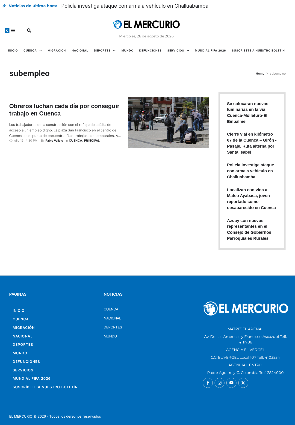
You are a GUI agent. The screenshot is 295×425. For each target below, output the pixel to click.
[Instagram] (219, 383)
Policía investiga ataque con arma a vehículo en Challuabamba (134, 6)
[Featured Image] (168, 122)
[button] (7, 30)
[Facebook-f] (208, 383)
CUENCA (111, 309)
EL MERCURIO (20, 416)
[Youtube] (231, 383)
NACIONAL (112, 318)
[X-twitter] (243, 383)
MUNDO (110, 336)
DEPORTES (113, 327)
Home (260, 73)
